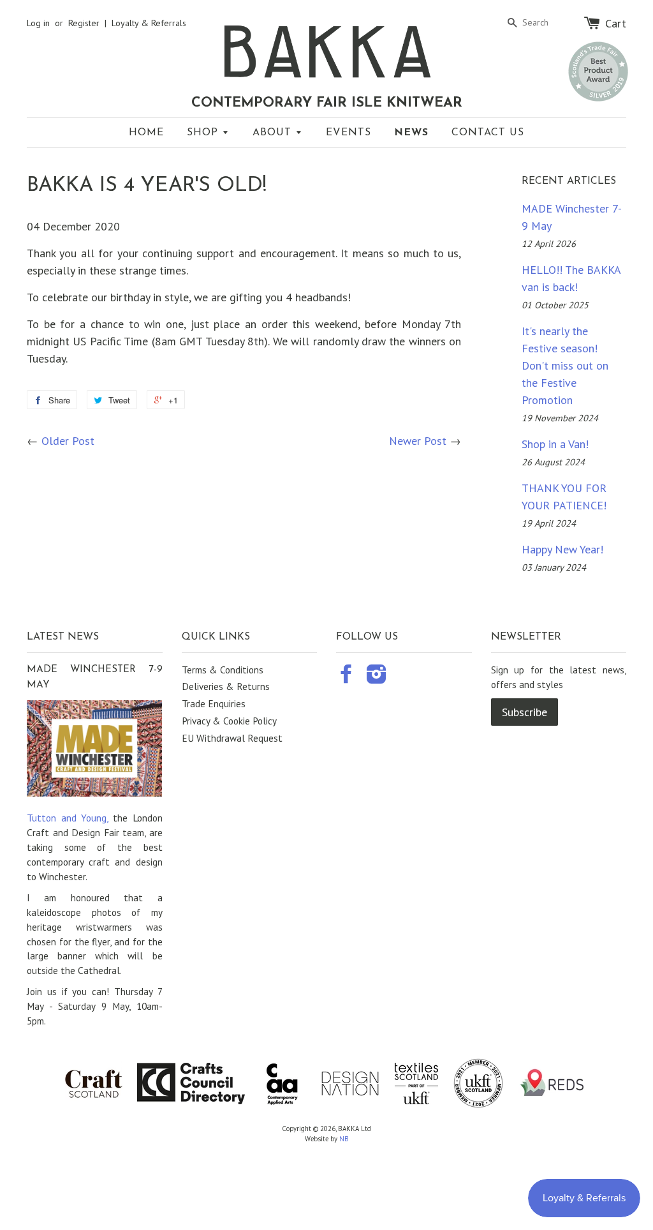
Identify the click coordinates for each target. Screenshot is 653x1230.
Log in (38, 23)
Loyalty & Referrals (149, 23)
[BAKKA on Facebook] (346, 677)
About (274, 133)
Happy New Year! (562, 549)
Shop (204, 133)
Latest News (63, 637)
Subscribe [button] (524, 712)
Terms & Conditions (222, 669)
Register (83, 23)
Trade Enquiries (214, 703)
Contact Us (487, 133)
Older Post (67, 440)
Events (348, 133)
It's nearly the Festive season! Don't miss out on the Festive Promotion (565, 365)
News (411, 133)
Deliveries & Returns (226, 686)
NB (344, 1138)
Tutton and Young (66, 817)
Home (146, 133)
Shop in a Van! (555, 444)
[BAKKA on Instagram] (376, 677)
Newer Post (417, 440)
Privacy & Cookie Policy (229, 720)
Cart (615, 23)
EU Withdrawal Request (232, 737)
